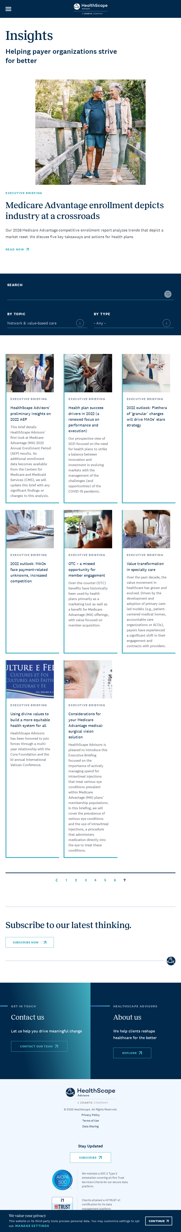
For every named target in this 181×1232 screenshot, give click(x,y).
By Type (102, 314)
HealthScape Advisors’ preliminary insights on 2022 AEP (30, 413)
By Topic (16, 314)
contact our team (36, 1046)
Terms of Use (90, 1121)
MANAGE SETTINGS (32, 1226)
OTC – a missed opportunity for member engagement (86, 569)
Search (15, 285)
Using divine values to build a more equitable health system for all (30, 719)
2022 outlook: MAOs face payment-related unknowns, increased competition (29, 572)
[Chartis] (90, 1095)
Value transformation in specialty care (145, 566)
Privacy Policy (90, 1115)
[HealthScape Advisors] (90, 9)
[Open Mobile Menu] (8, 9)
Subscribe (87, 1158)
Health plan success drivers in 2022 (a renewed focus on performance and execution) (85, 419)
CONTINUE (157, 1221)
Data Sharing (90, 1126)
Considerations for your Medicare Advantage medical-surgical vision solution (85, 725)
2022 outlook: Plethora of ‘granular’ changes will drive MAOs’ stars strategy (147, 416)
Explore (129, 1053)
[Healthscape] (64, 1179)
